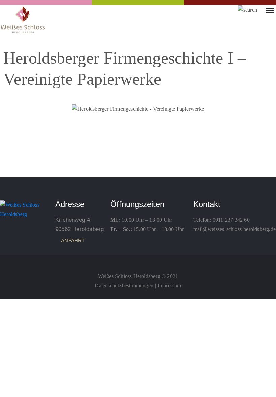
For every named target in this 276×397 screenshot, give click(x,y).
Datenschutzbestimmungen (124, 285)
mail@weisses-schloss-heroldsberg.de (234, 229)
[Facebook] (138, 261)
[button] (15, 109)
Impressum (169, 285)
